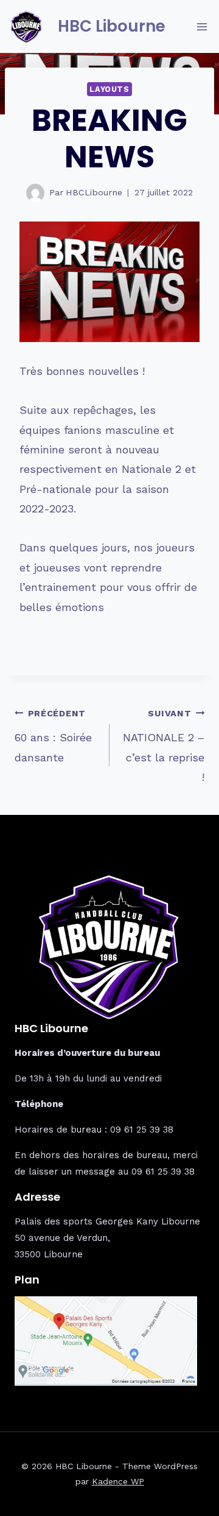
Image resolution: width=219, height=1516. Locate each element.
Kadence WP (118, 1481)
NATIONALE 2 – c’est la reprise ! (163, 745)
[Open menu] (201, 26)
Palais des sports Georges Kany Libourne (107, 1221)
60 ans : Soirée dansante (53, 736)
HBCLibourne (94, 192)
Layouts (109, 89)
